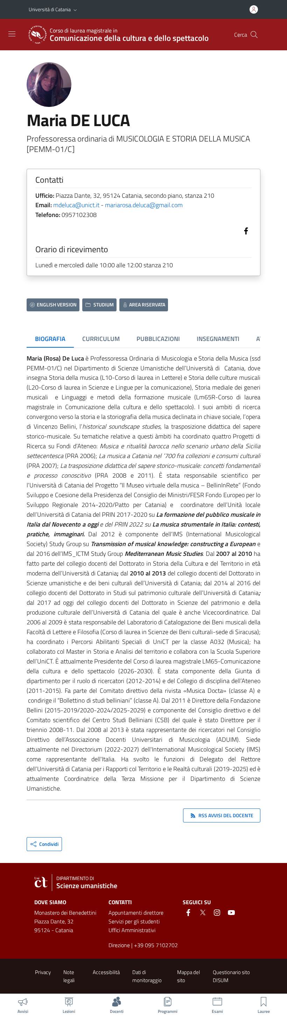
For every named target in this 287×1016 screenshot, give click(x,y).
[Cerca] (254, 34)
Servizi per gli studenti (134, 921)
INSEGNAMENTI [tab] (218, 338)
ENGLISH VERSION (57, 304)
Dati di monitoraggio (147, 976)
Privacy (43, 972)
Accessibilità (106, 972)
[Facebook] (245, 230)
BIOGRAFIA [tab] (50, 338)
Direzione (119, 945)
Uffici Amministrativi (131, 930)
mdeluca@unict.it (76, 205)
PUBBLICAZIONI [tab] (158, 338)
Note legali (69, 976)
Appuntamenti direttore (135, 912)
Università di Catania (50, 9)
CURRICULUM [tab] (101, 338)
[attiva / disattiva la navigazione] (12, 34)
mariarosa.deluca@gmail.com (144, 205)
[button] (75, 9)
